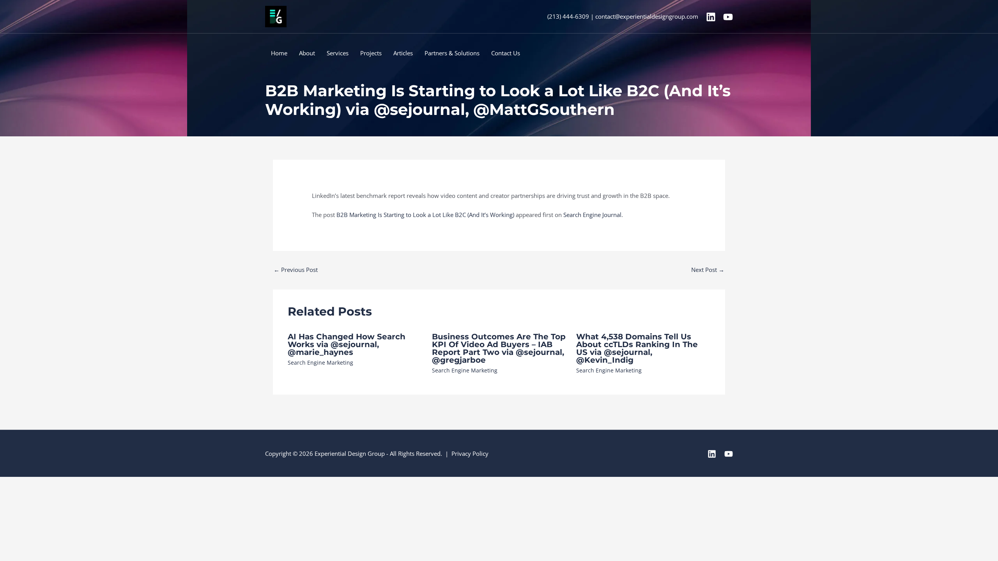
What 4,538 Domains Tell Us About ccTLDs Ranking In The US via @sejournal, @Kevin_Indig (637, 348)
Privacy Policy (469, 453)
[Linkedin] (711, 17)
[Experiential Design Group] (276, 16)
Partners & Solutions (452, 53)
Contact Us (505, 53)
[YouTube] (728, 17)
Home (279, 53)
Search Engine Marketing (320, 362)
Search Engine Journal (592, 215)
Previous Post (296, 269)
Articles (403, 53)
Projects (371, 53)
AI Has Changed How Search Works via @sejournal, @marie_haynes (346, 344)
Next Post (707, 269)
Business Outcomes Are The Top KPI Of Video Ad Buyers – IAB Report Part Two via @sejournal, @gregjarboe (499, 348)
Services (338, 53)
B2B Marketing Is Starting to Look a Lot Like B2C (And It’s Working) (425, 215)
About (307, 53)
